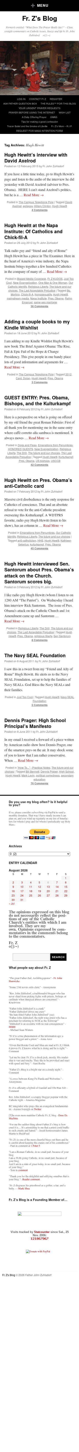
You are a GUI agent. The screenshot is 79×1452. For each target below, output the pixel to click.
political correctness (48, 775)
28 (57, 895)
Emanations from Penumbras (55, 445)
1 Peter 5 (35, 1145)
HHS (40, 540)
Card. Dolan (23, 378)
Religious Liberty (38, 286)
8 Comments (40, 640)
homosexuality (43, 294)
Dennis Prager (49, 771)
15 (65, 886)
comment (23, 1170)
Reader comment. (31, 1179)
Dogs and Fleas (27, 445)
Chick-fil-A (27, 294)
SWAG (53, 117)
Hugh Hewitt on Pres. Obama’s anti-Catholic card (38, 483)
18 (30, 891)
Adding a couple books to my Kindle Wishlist (37, 324)
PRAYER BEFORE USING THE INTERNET (32, 112)
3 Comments (40, 382)
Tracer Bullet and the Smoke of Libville (27, 126)
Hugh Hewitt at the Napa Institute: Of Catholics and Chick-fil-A (33, 231)
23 (13, 895)
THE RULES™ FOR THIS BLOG (58, 103)
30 (13, 900)
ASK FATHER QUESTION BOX (20, 103)
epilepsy (28, 206)
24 (21, 895)
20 (48, 891)
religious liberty (43, 636)
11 (30, 886)
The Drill (22, 453)
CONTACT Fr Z (37, 99)
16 (13, 891)
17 (21, 891)
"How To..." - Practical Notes (33, 767)
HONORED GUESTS (20, 449)
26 (39, 895)
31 (21, 900)
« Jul (11, 903)
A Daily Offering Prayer (34, 117)
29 (65, 895)
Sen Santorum (62, 636)
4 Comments (40, 210)
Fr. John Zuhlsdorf (53, 166)
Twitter (37, 1109)
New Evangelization (25, 282)
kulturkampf (37, 544)
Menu (42, 5)
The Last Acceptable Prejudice (37, 290)
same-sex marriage (45, 302)
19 (39, 891)
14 (57, 886)
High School (66, 771)
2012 (68, 374)
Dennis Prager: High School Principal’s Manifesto (35, 723)
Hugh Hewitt (59, 206)
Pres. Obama (56, 298)
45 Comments (39, 548)
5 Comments (40, 705)
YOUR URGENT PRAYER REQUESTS (39, 108)
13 (48, 886)
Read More (34, 194)
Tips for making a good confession (39, 121)
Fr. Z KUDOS (55, 278)
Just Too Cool (25, 697)
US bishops (43, 461)
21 (57, 891)
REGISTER (56, 99)
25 (30, 895)
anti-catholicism (27, 540)
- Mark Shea (23, 1188)
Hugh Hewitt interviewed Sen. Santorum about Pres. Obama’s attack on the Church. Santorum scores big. (39, 572)
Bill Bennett (32, 771)
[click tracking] (39, 1239)
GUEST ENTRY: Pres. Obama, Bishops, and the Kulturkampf (37, 400)
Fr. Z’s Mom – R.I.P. (61, 126)
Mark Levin (28, 775)
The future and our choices (44, 453)
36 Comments (39, 306)
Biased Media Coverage (31, 278)
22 (65, 891)
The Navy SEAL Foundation (35, 655)
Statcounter (42, 1232)
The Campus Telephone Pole (36, 202)
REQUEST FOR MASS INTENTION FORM (39, 130)
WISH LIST (65, 112)
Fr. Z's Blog (39, 18)
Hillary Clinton (42, 206)
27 (48, 895)
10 (21, 886)
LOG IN (21, 99)
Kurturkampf (66, 457)
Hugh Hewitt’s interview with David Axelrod (35, 157)
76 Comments (39, 783)
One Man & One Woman (52, 282)
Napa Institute (38, 298)
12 (39, 886)
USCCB (55, 461)
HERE (12, 1026)
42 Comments (39, 465)
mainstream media (18, 298)
